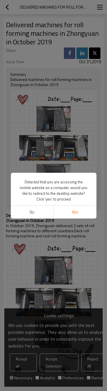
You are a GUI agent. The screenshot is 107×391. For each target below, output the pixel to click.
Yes (75, 212)
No (32, 212)
